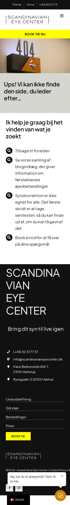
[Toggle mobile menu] (62, 16)
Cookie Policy (58, 470)
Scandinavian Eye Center (32, 470)
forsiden (41, 150)
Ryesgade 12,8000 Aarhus (33, 379)
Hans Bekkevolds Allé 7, (31, 367)
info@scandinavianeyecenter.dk (37, 359)
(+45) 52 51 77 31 (25, 352)
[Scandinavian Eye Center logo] (23, 454)
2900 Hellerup (24, 372)
